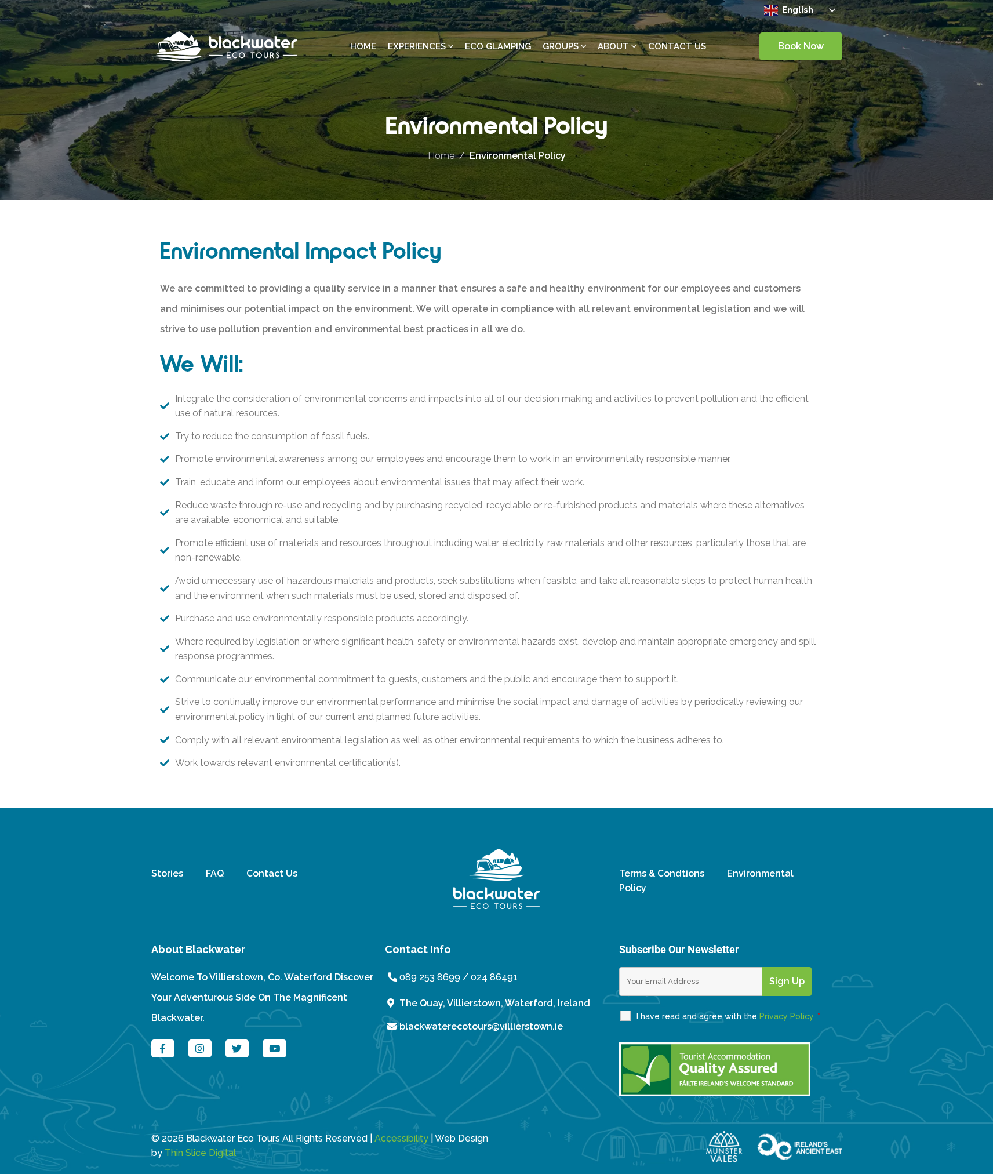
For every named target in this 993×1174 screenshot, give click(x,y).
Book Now (801, 46)
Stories (167, 873)
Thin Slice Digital (200, 1152)
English (796, 9)
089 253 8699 (428, 977)
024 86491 (494, 977)
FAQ (215, 873)
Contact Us (271, 873)
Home (441, 155)
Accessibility (401, 1138)
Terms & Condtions (661, 873)
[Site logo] (224, 45)
